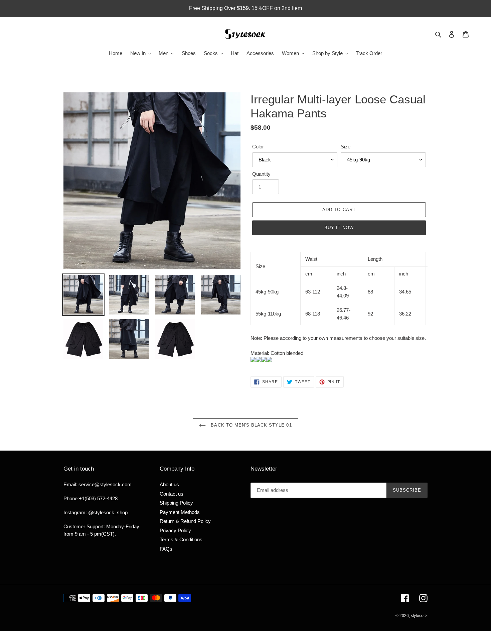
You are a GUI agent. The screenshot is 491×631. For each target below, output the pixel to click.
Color (258, 146)
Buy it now (339, 227)
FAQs (166, 549)
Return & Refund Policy (185, 521)
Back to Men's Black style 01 (250, 425)
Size (345, 146)
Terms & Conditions (181, 539)
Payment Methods (180, 512)
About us (169, 484)
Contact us (171, 494)
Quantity (261, 174)
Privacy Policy (175, 530)
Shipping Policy (176, 503)
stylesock (419, 615)
